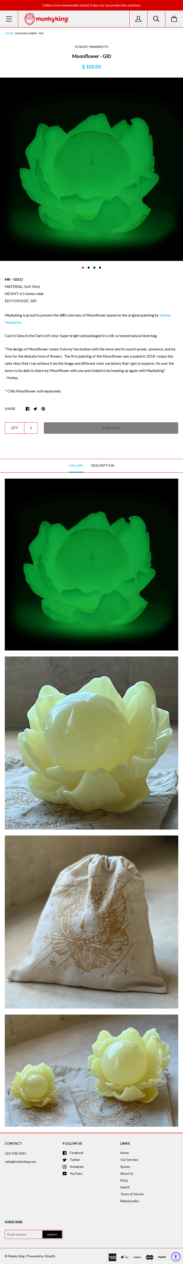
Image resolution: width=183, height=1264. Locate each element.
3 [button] (94, 268)
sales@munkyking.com (20, 1162)
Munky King (16, 1256)
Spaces (125, 1167)
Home (9, 33)
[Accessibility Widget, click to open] (176, 1257)
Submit (52, 1234)
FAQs (124, 1180)
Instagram (77, 1167)
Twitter (75, 1160)
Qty (14, 428)
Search (125, 1187)
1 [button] (83, 268)
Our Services (129, 1160)
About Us (126, 1173)
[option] (91, 169)
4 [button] (100, 268)
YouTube (76, 1173)
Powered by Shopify (41, 1256)
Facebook (77, 1153)
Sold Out (111, 428)
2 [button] (89, 268)
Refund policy (129, 1201)
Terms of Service (131, 1194)
